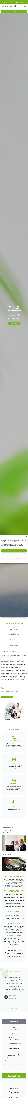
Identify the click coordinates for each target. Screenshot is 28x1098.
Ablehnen (14, 555)
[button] (26, 536)
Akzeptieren (14, 551)
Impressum (19, 561)
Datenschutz (9, 561)
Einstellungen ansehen (14, 559)
